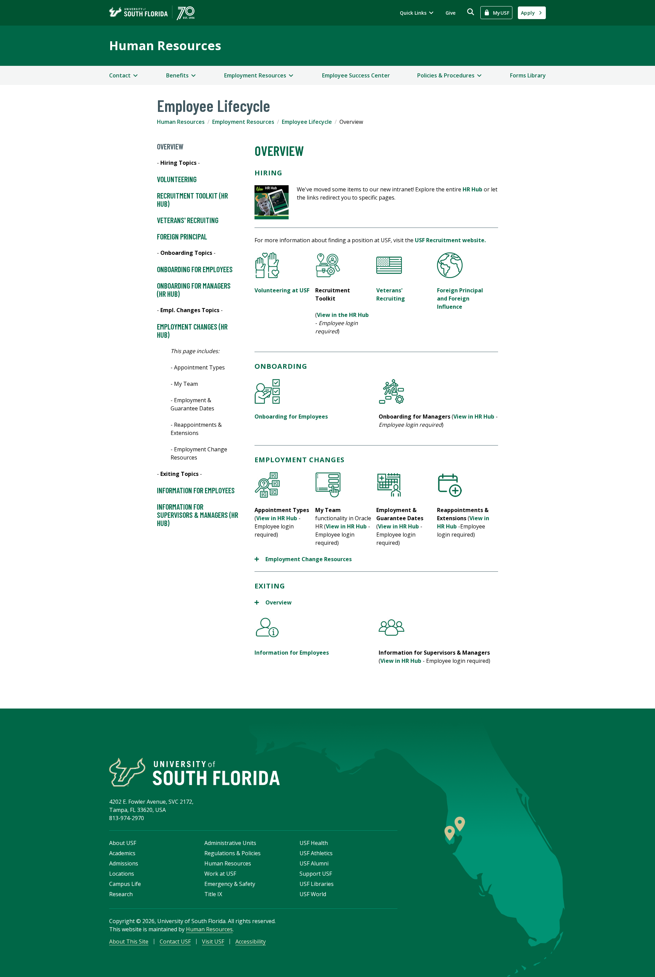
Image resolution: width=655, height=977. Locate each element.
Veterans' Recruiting (187, 220)
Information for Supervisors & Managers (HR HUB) (197, 514)
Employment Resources (243, 122)
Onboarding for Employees (195, 269)
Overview (170, 146)
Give (450, 13)
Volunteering (176, 179)
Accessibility (250, 941)
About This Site (128, 941)
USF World (313, 894)
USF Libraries (317, 884)
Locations (121, 873)
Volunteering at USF (281, 290)
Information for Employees (196, 490)
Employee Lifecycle (307, 122)
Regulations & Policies (232, 853)
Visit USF (213, 941)
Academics (122, 853)
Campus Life (125, 884)
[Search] (470, 12)
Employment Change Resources (303, 559)
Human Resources (165, 45)
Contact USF (175, 941)
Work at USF (220, 873)
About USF (122, 843)
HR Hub (472, 189)
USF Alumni (314, 863)
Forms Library (528, 75)
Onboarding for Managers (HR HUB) (194, 289)
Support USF (316, 873)
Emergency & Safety (229, 884)
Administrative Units (230, 843)
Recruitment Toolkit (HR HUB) (192, 199)
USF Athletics (316, 853)
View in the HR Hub (343, 315)
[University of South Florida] (194, 772)
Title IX (213, 894)
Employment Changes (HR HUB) (192, 330)
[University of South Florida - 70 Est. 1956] (151, 12)
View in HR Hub (473, 416)
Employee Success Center (356, 75)
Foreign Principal (182, 236)
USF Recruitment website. (450, 240)
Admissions (123, 863)
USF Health (314, 843)
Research (121, 894)
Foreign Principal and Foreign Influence (460, 298)
